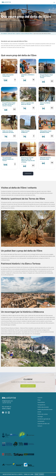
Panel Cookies (39, 474)
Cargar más (28, 173)
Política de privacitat (43, 407)
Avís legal (40, 416)
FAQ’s (39, 400)
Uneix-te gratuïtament (28, 386)
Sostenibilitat (41, 402)
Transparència (41, 404)
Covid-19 (40, 397)
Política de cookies (43, 414)
